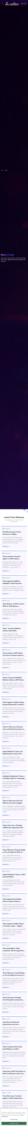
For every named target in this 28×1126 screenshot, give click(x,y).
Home (2, 170)
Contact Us (23, 3)
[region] (14, 1117)
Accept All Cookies (14, 1123)
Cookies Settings (14, 1119)
